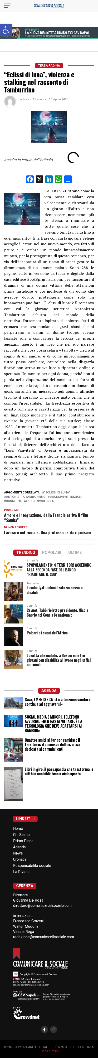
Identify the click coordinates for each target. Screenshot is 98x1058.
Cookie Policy (50, 1051)
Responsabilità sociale (32, 865)
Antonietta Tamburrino (25, 496)
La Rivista (21, 872)
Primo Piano (23, 841)
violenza (46, 501)
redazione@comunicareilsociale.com (43, 937)
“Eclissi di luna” (57, 492)
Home (18, 828)
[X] (39, 179)
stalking (27, 501)
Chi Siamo (21, 834)
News (18, 853)
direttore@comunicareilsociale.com (42, 905)
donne (11, 501)
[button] (6, 30)
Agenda (19, 847)
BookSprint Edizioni (66, 496)
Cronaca (19, 859)
